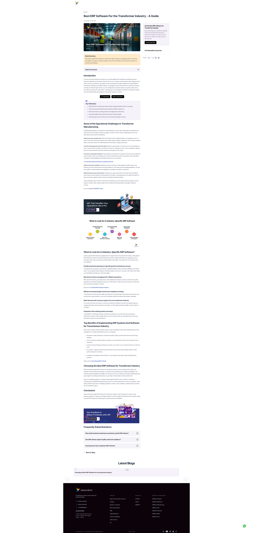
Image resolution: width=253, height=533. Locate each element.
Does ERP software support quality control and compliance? (103, 439)
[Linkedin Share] (153, 58)
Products (133, 2)
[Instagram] (170, 532)
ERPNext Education (157, 510)
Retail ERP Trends (98, 188)
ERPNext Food (156, 516)
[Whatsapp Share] (156, 58)
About (154, 2)
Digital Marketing (114, 513)
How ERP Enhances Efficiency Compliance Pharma (99, 161)
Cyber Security (113, 519)
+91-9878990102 (82, 507)
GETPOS (137, 499)
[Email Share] (159, 58)
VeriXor (137, 501)
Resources (147, 2)
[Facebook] (176, 532)
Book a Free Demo (118, 96)
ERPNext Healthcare (157, 501)
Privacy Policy (131, 531)
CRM (111, 510)
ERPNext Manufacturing (158, 504)
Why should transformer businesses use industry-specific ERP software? (107, 433)
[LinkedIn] (173, 532)
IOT (111, 522)
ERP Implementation (115, 507)
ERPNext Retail (156, 513)
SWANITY (137, 504)
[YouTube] (167, 532)
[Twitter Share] (149, 58)
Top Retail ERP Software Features (100, 287)
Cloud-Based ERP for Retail (98, 361)
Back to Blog (90, 452)
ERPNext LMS (155, 507)
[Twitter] (163, 532)
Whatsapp (106, 96)
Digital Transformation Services (118, 499)
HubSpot (112, 501)
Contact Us (162, 2)
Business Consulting (115, 504)
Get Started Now (150, 42)
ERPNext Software (157, 499)
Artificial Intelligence (115, 516)
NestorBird (90, 531)
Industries (140, 2)
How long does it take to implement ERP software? (100, 446)
